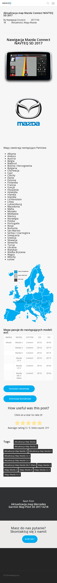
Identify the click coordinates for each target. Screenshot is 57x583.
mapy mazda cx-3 (42, 469)
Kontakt (30, 539)
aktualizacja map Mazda (25, 441)
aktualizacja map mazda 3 (15, 451)
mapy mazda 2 (44, 465)
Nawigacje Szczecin (15, 19)
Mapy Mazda (30, 22)
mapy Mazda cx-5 (12, 474)
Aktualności (17, 22)
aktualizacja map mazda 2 (26, 446)
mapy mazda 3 (10, 469)
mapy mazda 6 (25, 469)
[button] (53, 3)
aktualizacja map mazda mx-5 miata (20, 465)
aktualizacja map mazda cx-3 (17, 455)
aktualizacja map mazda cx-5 (17, 460)
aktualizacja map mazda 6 (40, 451)
